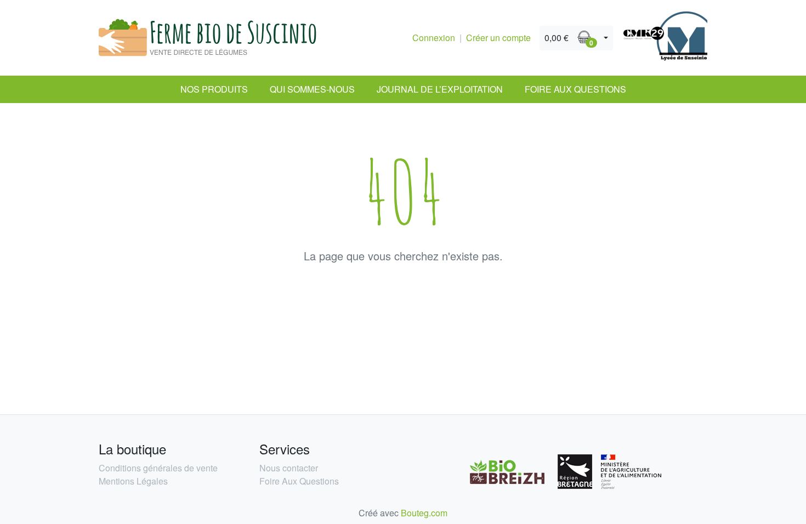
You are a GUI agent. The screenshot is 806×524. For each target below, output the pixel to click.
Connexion (433, 37)
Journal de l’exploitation (440, 89)
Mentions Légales (133, 481)
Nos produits (214, 89)
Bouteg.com (424, 512)
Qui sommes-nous (312, 89)
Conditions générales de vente (158, 468)
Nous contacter (288, 468)
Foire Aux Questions (575, 89)
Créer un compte (498, 37)
